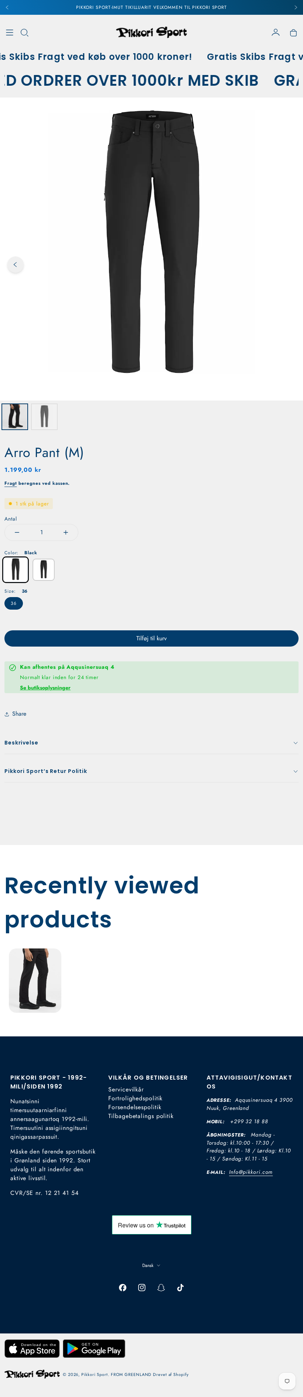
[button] (24, 32)
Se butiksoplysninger (45, 687)
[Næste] (295, 7)
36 (14, 603)
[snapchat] (161, 1288)
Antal (10, 518)
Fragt (10, 483)
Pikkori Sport (94, 1374)
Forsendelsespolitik (134, 1107)
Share (19, 713)
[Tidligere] (7, 7)
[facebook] (123, 1288)
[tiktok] (180, 1288)
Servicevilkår (126, 1089)
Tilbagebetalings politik (141, 1116)
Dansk (147, 1265)
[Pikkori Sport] (151, 32)
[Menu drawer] (9, 32)
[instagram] (142, 1288)
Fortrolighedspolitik (135, 1098)
